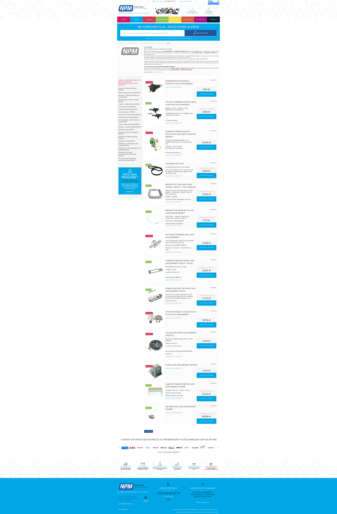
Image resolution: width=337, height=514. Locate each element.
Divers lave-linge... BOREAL (126, 112)
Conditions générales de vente (208, 509)
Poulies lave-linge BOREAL (126, 141)
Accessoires (200, 19)
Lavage (123, 19)
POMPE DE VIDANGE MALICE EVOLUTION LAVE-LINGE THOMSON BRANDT (181, 134)
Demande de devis (185, 1)
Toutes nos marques (179, 509)
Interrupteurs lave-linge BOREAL (128, 117)
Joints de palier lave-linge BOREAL (129, 124)
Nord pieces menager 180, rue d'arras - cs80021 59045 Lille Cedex (128, 498)
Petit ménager (162, 19)
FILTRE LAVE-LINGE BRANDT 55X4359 (181, 365)
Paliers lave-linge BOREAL (126, 129)
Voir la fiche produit (174, 87)
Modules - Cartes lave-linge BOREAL (129, 127)
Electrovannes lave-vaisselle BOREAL (129, 114)
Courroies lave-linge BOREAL (127, 107)
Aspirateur (175, 19)
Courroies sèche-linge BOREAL (128, 109)
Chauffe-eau (188, 19)
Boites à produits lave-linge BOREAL (129, 92)
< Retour (148, 431)
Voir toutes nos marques (168, 452)
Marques (213, 19)
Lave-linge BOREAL (157, 72)
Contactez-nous (199, 512)
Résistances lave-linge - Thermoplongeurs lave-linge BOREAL (127, 154)
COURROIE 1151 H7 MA (175, 164)
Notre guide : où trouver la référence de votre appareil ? (168, 38)
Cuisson (149, 19)
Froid (136, 19)
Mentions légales (192, 509)
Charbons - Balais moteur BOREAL (129, 104)
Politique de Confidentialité (184, 512)
